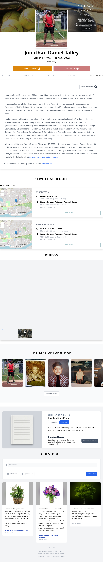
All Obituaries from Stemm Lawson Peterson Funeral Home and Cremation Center (86, 24)
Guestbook (96, 75)
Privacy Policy (46, 553)
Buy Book (64, 422)
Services (28, 75)
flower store (47, 163)
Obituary (5, 75)
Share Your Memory (89, 441)
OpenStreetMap (53, 556)
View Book (53, 422)
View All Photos (51, 394)
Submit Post (92, 474)
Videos (51, 75)
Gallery (72, 75)
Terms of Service (57, 553)
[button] (16, 201)
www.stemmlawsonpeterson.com (43, 157)
